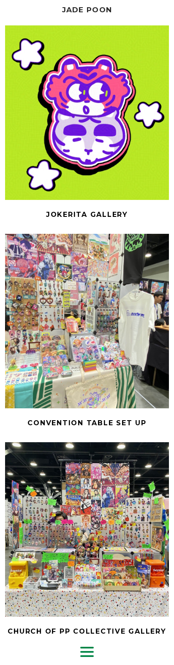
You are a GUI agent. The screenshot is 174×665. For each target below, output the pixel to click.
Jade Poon (87, 10)
